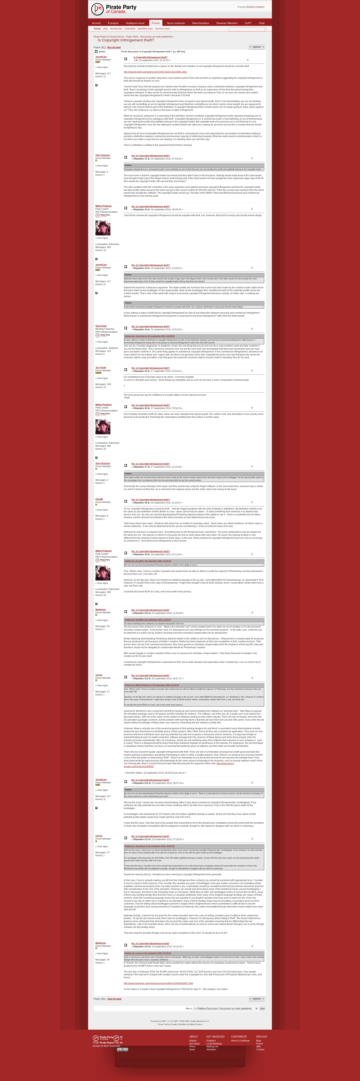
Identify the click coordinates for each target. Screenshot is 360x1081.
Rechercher (116, 28)
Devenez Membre (227, 23)
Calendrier (130, 28)
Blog (258, 1040)
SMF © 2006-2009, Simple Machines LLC (191, 1021)
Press (192, 1046)
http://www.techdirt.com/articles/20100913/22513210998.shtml (155, 72)
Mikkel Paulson (103, 206)
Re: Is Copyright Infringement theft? (151, 155)
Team (192, 1049)
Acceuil (96, 23)
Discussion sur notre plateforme (156, 36)
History (192, 1040)
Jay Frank (100, 367)
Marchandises (200, 23)
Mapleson (100, 609)
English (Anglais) (255, 7)
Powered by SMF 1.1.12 (161, 1021)
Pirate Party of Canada (107, 1039)
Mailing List (212, 1046)
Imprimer (257, 47)
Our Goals (194, 1043)
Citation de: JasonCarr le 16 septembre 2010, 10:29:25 (150, 336)
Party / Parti (132, 36)
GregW (99, 499)
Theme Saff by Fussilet (167, 1024)
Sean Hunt (100, 326)
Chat (262, 23)
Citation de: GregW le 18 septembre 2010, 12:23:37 (148, 561)
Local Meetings (214, 1043)
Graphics (211, 1040)
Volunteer (211, 1049)
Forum (156, 23)
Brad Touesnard (112, 1046)
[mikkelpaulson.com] (96, 259)
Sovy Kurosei (102, 155)
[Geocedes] (96, 85)
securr (99, 675)
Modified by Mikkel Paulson (190, 1024)
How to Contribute (240, 1040)
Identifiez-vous (145, 28)
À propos (113, 23)
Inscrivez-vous (162, 28)
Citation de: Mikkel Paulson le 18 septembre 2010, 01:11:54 (152, 685)
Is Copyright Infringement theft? (126, 40)
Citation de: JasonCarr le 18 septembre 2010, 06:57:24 (150, 846)
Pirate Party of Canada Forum (109, 36)
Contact (260, 1049)
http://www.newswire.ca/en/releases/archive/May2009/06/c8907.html (158, 983)
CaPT (248, 23)
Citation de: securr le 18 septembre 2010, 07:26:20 (148, 953)
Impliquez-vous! (135, 23)
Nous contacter (176, 23)
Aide (105, 28)
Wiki (258, 1046)
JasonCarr (101, 56)
